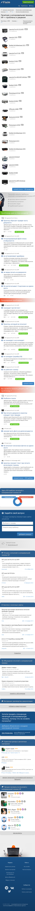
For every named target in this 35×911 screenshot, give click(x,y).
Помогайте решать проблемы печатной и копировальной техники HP (21, 195)
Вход (31, 6)
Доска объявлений (10, 877)
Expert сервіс (10, 748)
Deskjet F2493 (13, 85)
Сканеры (14, 21)
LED (3, 757)
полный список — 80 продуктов (23, 189)
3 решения (24, 333)
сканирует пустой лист (11, 308)
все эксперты (17, 833)
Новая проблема (28, 2)
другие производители (22, 12)
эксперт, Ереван (15, 819)
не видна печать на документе (14, 272)
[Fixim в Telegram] (6, 888)
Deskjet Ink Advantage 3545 (17, 149)
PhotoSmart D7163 (14, 93)
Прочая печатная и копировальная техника (28, 22)
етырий (11, 793)
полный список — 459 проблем (23, 478)
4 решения (21, 379)
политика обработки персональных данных (14, 905)
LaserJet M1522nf (14, 157)
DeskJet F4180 (13, 61)
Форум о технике (10, 880)
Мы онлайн (27, 866)
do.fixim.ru (7, 733)
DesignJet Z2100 (14, 117)
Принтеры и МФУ (5, 21)
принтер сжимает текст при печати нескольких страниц (16, 464)
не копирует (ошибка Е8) (12, 356)
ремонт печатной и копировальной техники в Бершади (18, 778)
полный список (28, 383)
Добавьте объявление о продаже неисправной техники (15, 727)
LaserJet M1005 (13, 165)
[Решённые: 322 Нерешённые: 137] (17, 506)
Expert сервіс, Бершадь (17, 803)
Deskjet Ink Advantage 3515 (17, 45)
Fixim (6, 2)
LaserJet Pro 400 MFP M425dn (18, 77)
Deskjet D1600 (13, 173)
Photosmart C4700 (14, 125)
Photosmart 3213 (14, 141)
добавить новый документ (17, 706)
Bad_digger (12, 809)
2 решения (20, 232)
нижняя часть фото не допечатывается (18, 431)
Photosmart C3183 (14, 69)
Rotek (8, 767)
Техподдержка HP (13, 545)
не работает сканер (10, 369)
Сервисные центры (10, 866)
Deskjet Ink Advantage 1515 (17, 133)
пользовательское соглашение (19, 904)
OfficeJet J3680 (14, 109)
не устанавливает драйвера (13, 256)
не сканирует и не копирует (13, 340)
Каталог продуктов (8, 10)
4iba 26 (10, 825)
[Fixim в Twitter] (9, 891)
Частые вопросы (26, 869)
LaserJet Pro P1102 (14, 53)
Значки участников (27, 892)
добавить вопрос (25, 534)
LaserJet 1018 (13, 37)
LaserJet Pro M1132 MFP (16, 29)
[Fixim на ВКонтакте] (12, 888)
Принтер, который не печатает (15, 324)
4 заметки (17, 653)
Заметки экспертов (10, 869)
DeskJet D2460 (13, 101)
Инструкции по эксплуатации (10, 873)
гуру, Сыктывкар (15, 811)
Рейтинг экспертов (27, 889)
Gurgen (10, 817)
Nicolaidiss (12, 801)
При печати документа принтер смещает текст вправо (15, 414)
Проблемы (24, 6)
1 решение (15, 406)
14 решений (24, 350)
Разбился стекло (9, 398)
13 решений (24, 363)
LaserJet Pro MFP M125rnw (17, 181)
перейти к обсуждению (17, 693)
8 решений (24, 265)
